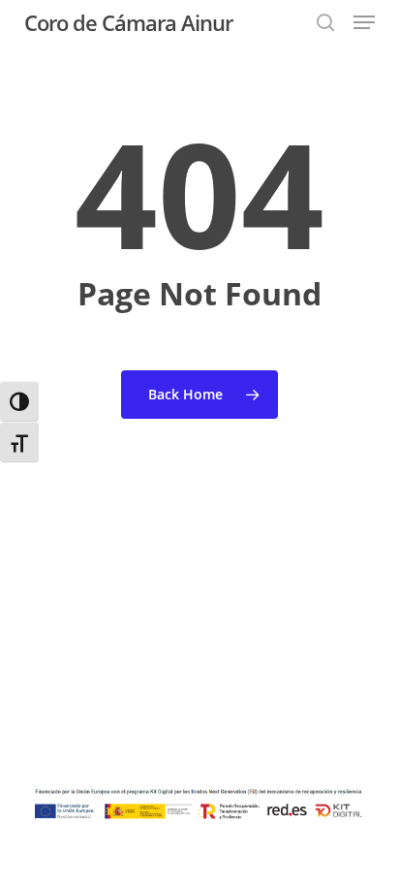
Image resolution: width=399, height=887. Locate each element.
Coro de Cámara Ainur (128, 22)
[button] (364, 22)
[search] (325, 22)
